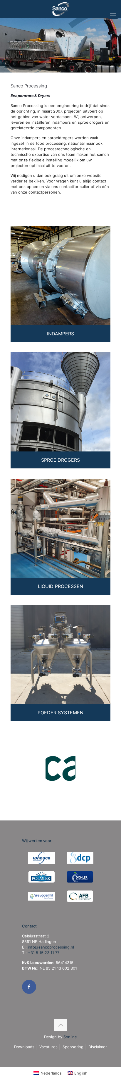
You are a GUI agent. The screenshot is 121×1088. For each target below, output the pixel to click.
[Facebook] (29, 987)
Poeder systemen (60, 712)
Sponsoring (73, 1046)
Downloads (24, 1046)
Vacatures (48, 1046)
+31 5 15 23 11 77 (43, 952)
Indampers (60, 334)
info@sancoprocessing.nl (51, 947)
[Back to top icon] (60, 1025)
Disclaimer (97, 1046)
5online (70, 1036)
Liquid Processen (60, 586)
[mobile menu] (113, 14)
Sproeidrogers (60, 460)
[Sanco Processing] (60, 8)
